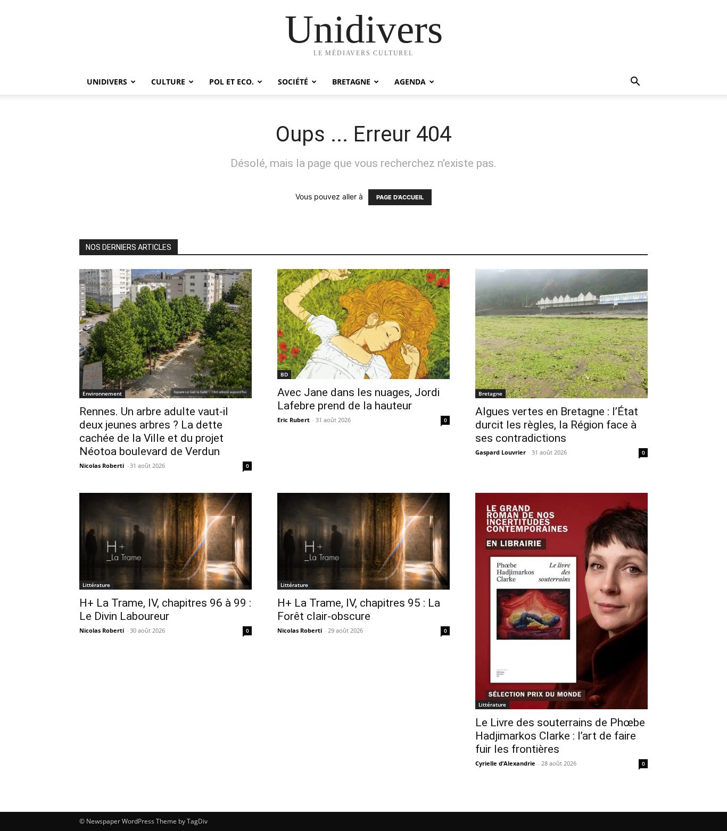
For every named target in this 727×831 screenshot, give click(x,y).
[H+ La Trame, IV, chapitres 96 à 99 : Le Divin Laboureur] (165, 541)
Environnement (102, 393)
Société (293, 82)
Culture (168, 82)
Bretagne (351, 82)
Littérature (96, 585)
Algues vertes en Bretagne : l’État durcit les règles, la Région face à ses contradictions (556, 424)
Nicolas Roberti (101, 465)
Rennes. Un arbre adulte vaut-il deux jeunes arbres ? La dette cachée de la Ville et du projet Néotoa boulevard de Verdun (153, 431)
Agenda (410, 82)
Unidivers (107, 82)
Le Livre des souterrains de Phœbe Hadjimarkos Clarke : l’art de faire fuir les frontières (560, 736)
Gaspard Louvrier (500, 452)
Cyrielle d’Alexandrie (505, 763)
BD (284, 374)
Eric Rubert (293, 420)
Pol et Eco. (231, 82)
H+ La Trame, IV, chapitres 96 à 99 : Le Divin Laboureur (165, 610)
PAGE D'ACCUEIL (400, 197)
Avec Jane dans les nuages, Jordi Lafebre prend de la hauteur (358, 399)
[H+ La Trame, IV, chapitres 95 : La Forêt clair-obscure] (363, 541)
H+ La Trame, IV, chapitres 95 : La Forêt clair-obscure (358, 610)
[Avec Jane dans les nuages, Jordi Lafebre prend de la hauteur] (363, 324)
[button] (635, 83)
